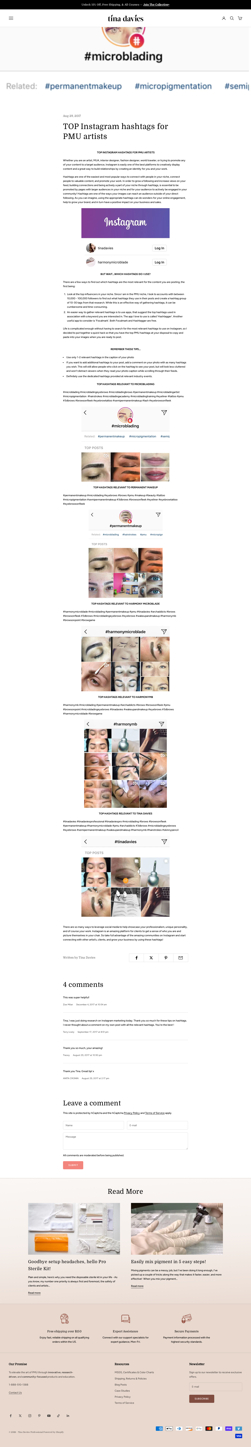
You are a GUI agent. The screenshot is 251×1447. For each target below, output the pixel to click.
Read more (34, 1292)
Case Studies (122, 1390)
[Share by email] (180, 958)
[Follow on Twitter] (20, 1416)
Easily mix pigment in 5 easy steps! (168, 1261)
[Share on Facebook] (136, 958)
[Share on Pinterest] (166, 958)
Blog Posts (121, 1384)
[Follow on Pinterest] (39, 1416)
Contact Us (15, 1392)
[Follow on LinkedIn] (68, 1416)
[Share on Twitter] (151, 958)
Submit (73, 1165)
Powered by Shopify (53, 1432)
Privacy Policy (132, 1113)
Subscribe (202, 1398)
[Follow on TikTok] (58, 1416)
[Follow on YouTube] (49, 1416)
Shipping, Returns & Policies (131, 1378)
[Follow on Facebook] (10, 1416)
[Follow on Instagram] (30, 1416)
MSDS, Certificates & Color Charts (134, 1372)
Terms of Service (155, 1113)
